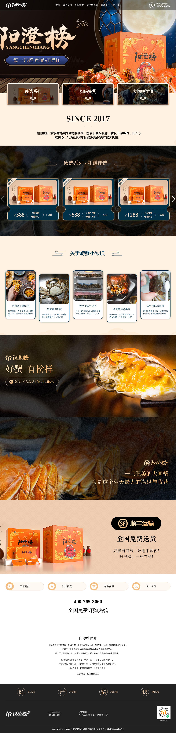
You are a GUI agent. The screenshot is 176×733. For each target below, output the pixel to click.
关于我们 (117, 5)
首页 (58, 5)
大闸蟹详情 (92, 5)
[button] (174, 199)
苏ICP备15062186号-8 (115, 729)
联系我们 (105, 5)
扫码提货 (79, 5)
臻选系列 (67, 5)
